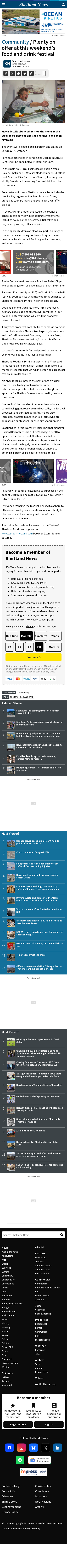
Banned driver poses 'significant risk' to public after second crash (37, 842)
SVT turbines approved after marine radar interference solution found (38, 1155)
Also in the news (10, 1251)
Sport (5, 1355)
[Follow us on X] (45, 1447)
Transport (7, 1359)
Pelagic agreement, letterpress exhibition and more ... (38, 769)
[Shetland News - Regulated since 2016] (33, 1472)
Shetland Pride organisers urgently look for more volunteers (39, 723)
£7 (29, 647)
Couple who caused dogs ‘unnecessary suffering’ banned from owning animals (37, 888)
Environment (8, 1315)
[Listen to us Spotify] (20, 1460)
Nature (5, 1335)
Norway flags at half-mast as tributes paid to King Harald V (39, 1109)
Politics (5, 1343)
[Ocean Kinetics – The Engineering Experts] (33, 21)
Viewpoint (7, 1385)
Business (6, 1267)
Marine (5, 1331)
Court (4, 1291)
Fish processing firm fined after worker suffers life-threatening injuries (37, 865)
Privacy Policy (10, 1512)
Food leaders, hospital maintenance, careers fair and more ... (36, 757)
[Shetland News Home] (33, 6)
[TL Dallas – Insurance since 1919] (33, 262)
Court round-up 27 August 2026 (32, 852)
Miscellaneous (42, 1339)
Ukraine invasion (10, 1363)
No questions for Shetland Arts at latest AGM (38, 1143)
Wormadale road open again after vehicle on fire (39, 945)
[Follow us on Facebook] (9, 1447)
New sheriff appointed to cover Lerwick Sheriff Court (37, 876)
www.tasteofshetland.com (17, 533)
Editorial (39, 1247)
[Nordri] (33, 471)
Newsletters (41, 1372)
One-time (12, 636)
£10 (39, 647)
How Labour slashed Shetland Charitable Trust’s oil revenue (38, 1120)
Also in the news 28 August (30, 1130)
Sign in (49, 1424)
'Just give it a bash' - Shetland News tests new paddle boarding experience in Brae (38, 1075)
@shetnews (19, 63)
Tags (37, 1364)
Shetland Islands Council (47, 1287)
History (5, 1323)
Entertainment (9, 1311)
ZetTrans (39, 1299)
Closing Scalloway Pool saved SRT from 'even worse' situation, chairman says (37, 1063)
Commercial (42, 1279)
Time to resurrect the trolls (31, 954)
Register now (18, 1424)
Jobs (38, 1305)
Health (5, 1319)
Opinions (7, 1373)
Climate (5, 1271)
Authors (39, 1368)
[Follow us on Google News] (39, 1460)
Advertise (7, 1496)
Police (5, 1339)
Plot (37, 1335)
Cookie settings (11, 1486)
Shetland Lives (42, 1269)
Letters (5, 1377)
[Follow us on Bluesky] (33, 1447)
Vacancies (40, 1309)
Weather (6, 1367)
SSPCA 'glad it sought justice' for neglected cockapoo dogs (39, 933)
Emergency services (12, 1303)
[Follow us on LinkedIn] (57, 1447)
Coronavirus (8, 1283)
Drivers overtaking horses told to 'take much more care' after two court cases (37, 899)
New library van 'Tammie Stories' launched (39, 1085)
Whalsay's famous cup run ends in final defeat (37, 1041)
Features (40, 1253)
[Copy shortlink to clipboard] (31, 73)
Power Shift (7, 1347)
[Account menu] (63, 4)
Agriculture (7, 1255)
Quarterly (41, 636)
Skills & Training (43, 1313)
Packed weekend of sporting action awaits (39, 1096)
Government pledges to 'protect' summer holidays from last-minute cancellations (38, 735)
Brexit (5, 1263)
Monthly (26, 636)
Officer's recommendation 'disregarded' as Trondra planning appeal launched (39, 967)
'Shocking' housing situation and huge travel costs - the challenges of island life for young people (38, 1053)
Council (5, 1287)
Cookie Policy (43, 1486)
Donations (41, 1496)
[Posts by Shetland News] (7, 64)
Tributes (39, 1261)
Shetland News (21, 61)
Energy (5, 1307)
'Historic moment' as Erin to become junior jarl (39, 910)
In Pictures (40, 1257)
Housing (6, 1327)
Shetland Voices (43, 1265)
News (5, 1247)
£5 (19, 647)
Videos (39, 1378)
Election (6, 1299)
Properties (41, 1319)
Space (5, 1351)
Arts (4, 1259)
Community (15, 41)
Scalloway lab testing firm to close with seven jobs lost (37, 712)
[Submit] (61, 1235)
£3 (9, 647)
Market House (42, 1295)
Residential (41, 1323)
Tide (37, 1353)
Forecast (39, 1349)
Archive (39, 1360)
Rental (38, 1327)
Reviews (6, 1381)
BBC (37, 1291)
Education (7, 1295)
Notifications (43, 1501)
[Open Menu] (4, 4)
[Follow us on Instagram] (21, 1447)
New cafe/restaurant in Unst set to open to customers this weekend (39, 746)
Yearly (55, 636)
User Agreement (11, 1506)
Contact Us (8, 1491)
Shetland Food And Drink (21, 696)
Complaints (42, 1491)
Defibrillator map (45, 1384)
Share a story (9, 1501)
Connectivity (8, 1279)
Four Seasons (42, 1273)
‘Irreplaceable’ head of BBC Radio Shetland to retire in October (39, 922)
